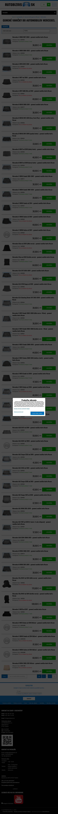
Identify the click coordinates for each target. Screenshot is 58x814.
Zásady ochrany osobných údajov (22, 408)
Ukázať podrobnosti (18, 412)
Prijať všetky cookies (37, 413)
